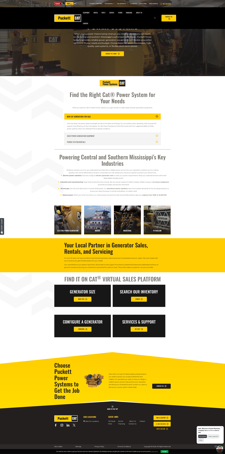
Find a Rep (143, 3)
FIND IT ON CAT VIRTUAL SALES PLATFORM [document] (112, 279)
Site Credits (58, 446)
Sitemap (78, 446)
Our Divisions (121, 3)
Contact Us (168, 17)
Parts (110, 424)
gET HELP (137, 329)
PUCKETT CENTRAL (96, 3)
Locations (133, 3)
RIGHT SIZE (81, 299)
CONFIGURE (81, 329)
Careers (142, 421)
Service (120, 421)
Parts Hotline (153, 3)
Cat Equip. (111, 421)
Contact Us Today (111, 54)
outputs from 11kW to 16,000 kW (154, 195)
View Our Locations (92, 421)
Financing (121, 424)
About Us (132, 421)
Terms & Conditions (124, 446)
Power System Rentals (76, 142)
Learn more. (154, 451)
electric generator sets (104, 175)
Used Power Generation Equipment (81, 136)
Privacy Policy (99, 446)
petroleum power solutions (117, 188)
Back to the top (112, 409)
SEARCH (137, 299)
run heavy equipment (160, 182)
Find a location (160, 418)
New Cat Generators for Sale (79, 116)
